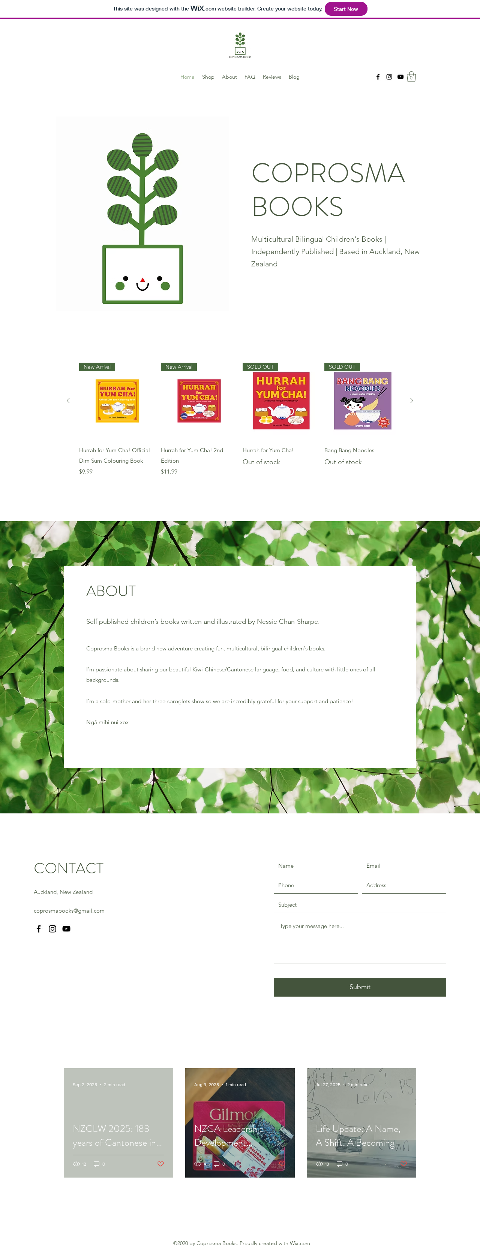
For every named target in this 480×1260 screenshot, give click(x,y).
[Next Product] (411, 400)
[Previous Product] (68, 400)
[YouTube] (400, 77)
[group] (240, 419)
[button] (411, 76)
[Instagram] (389, 77)
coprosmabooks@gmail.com (69, 910)
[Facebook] (378, 77)
